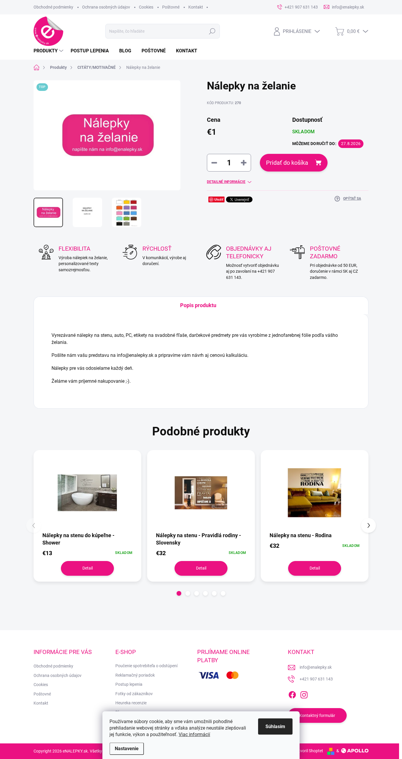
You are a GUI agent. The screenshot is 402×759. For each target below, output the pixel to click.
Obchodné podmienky (53, 7)
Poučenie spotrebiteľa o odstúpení (146, 665)
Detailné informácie (226, 182)
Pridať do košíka (287, 162)
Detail (87, 568)
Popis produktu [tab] (198, 305)
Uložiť (218, 199)
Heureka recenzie (131, 702)
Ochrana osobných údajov (106, 7)
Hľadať (212, 31)
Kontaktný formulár (317, 715)
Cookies (146, 7)
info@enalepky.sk (316, 667)
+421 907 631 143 (316, 679)
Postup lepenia (128, 684)
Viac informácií (194, 734)
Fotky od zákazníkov (134, 693)
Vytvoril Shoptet (308, 750)
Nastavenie (127, 748)
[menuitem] (49, 51)
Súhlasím (275, 726)
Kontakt (195, 7)
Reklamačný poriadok (135, 675)
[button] (179, 593)
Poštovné (171, 7)
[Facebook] (292, 693)
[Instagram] (304, 693)
